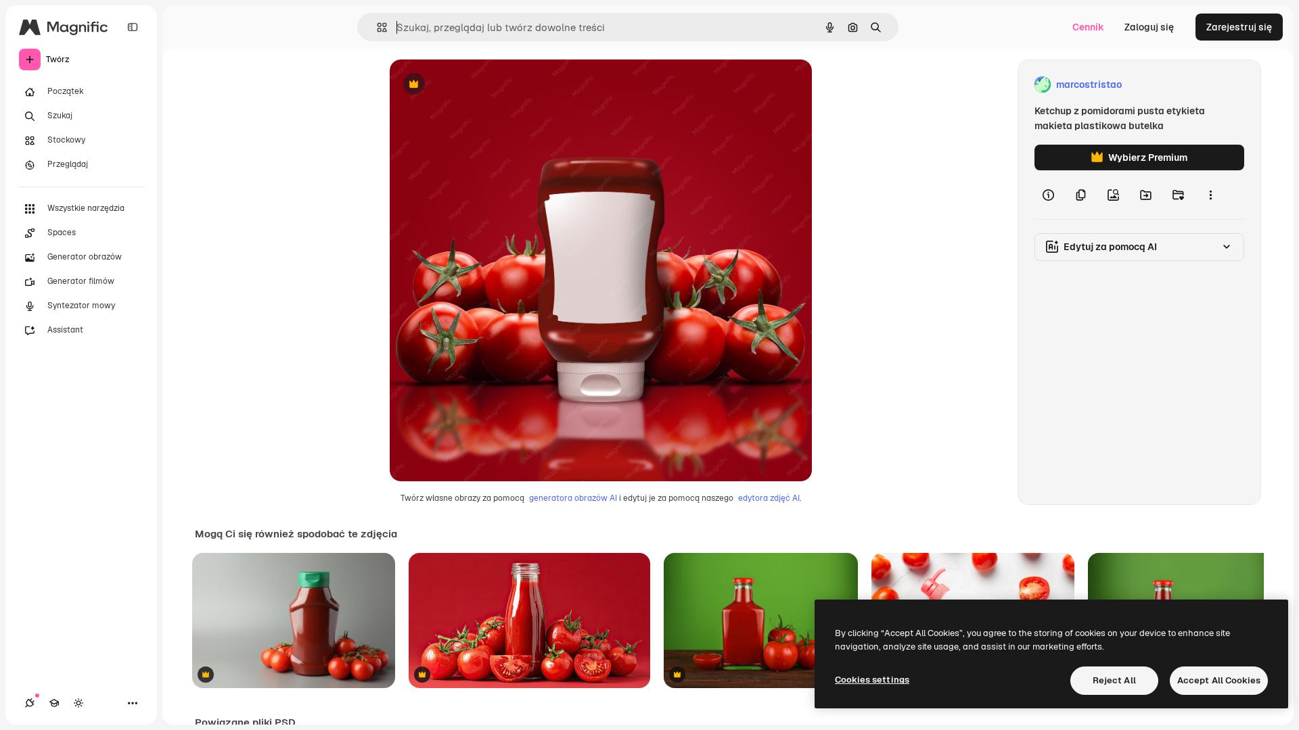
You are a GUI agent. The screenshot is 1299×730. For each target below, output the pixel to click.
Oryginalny (483, 84)
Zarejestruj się (1239, 27)
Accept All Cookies (1218, 680)
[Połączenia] (30, 703)
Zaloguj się (1149, 27)
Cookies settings (872, 679)
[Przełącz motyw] (78, 703)
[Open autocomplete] (376, 27)
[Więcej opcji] (1210, 194)
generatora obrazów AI (573, 498)
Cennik (1088, 27)
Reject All (1114, 680)
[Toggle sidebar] (132, 27)
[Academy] (54, 703)
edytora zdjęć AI (769, 498)
